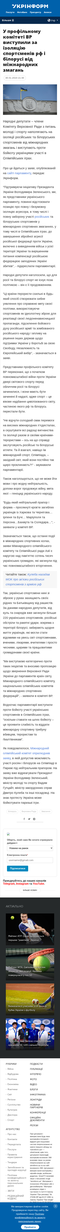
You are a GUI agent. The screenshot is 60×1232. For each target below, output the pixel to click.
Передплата (14, 1144)
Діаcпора (12, 1115)
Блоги (34, 1089)
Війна (11, 1069)
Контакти (12, 1139)
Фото (33, 1079)
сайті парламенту (19, 173)
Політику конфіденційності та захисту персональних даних (30, 1218)
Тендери (12, 1162)
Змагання (45, 811)
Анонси (48, 12)
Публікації (36, 1069)
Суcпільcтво (14, 1104)
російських (42, 216)
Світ (10, 1094)
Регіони (12, 1099)
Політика (12, 1079)
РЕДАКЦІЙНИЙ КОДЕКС (16, 1197)
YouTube (38, 883)
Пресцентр (35, 12)
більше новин (30, 890)
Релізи (34, 1125)
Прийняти (30, 1227)
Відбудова (13, 1074)
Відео (33, 1084)
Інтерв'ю (35, 1074)
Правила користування (15, 1156)
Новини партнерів (36, 1106)
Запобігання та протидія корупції (17, 1168)
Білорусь (12, 811)
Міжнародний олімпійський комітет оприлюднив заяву (26, 753)
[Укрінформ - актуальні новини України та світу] (30, 6)
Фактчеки (13, 1089)
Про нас (12, 1134)
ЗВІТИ (11, 1190)
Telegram (9, 883)
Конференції (38, 1112)
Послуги (10, 12)
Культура (12, 1109)
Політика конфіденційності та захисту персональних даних (17, 1180)
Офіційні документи (37, 1119)
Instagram (22, 883)
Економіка (13, 1084)
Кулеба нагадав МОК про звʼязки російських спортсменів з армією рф (28, 579)
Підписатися (17, 868)
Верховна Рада (29, 811)
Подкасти (36, 1064)
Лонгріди (36, 1099)
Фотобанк (22, 12)
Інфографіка (38, 1094)
